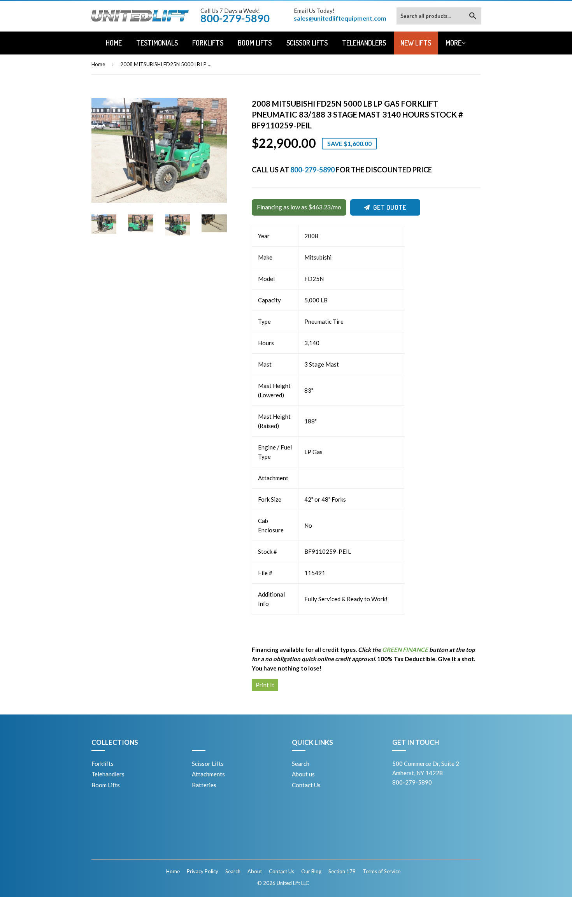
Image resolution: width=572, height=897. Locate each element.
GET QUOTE (390, 207)
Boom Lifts (255, 43)
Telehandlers (364, 43)
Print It (265, 684)
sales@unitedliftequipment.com (340, 18)
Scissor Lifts (307, 43)
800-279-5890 (312, 169)
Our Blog (311, 871)
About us (303, 774)
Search (300, 763)
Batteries (204, 784)
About (254, 871)
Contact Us (306, 784)
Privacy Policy (202, 871)
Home (114, 43)
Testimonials (157, 43)
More (453, 43)
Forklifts (207, 43)
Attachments (208, 774)
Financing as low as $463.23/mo (299, 207)
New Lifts (415, 43)
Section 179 (342, 871)
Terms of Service (381, 871)
